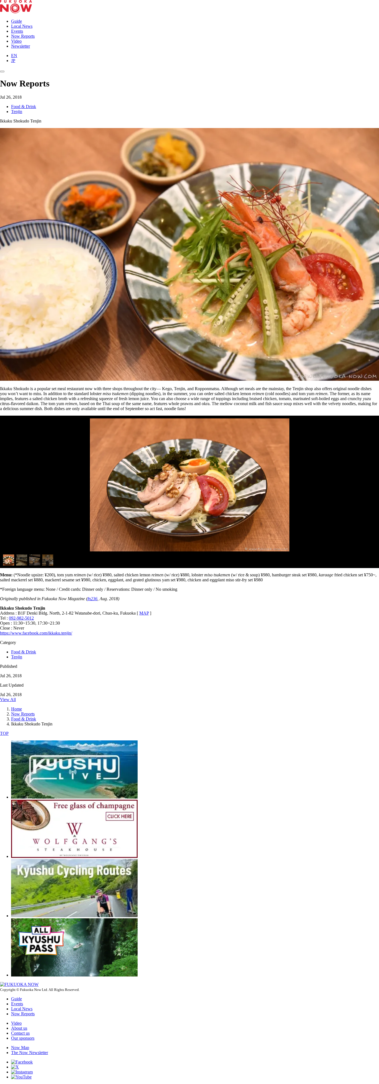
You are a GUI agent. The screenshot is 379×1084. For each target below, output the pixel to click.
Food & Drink (23, 106)
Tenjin (16, 111)
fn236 (92, 598)
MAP (144, 613)
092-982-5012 (21, 618)
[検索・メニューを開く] (2, 71)
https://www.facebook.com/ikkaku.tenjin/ (36, 633)
